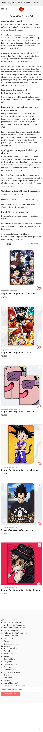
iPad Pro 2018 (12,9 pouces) (11, 284)
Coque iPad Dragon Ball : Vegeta (17, 530)
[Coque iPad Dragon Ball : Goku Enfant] (21, 444)
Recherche (11, 694)
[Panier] (40, 9)
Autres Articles (10, 648)
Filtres (7, 244)
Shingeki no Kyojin (11, 683)
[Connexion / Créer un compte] (37, 9)
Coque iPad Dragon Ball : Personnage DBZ (21, 293)
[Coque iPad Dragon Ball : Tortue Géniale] (21, 563)
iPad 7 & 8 (11, 277)
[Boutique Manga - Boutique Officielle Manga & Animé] (21, 9)
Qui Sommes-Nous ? (12, 644)
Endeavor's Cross (11, 664)
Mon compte (9, 638)
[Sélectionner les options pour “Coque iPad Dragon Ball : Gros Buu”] (39, 406)
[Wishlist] (39, 249)
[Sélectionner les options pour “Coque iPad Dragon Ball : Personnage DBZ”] (39, 288)
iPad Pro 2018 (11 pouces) (11, 281)
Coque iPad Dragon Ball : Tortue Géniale (20, 590)
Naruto (7, 675)
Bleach (6, 656)
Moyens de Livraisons (13, 622)
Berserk (7, 651)
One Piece (8, 678)
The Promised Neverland (14, 686)
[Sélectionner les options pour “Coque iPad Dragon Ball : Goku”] (39, 347)
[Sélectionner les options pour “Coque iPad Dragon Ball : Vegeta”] (39, 524)
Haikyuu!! (8, 667)
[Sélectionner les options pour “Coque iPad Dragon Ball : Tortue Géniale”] (39, 584)
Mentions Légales (11, 630)
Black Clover (9, 654)
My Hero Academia (12, 672)
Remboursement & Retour (15, 628)
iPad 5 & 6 (11, 274)
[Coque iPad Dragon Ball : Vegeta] (21, 503)
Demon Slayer (10, 659)
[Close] (40, 3)
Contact (7, 641)
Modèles (4, 270)
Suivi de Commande (12, 636)
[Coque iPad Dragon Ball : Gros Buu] (21, 385)
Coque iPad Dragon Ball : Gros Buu (18, 411)
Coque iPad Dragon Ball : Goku (16, 352)
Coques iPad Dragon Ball (11, 291)
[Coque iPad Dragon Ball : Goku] (21, 326)
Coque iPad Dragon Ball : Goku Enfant (19, 470)
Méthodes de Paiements (14, 625)
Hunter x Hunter (11, 670)
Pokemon (8, 680)
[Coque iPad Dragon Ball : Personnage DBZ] (21, 267)
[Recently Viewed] (39, 727)
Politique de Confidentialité (15, 633)
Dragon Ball (9, 662)
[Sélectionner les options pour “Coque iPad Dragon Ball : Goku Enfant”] (39, 464)
